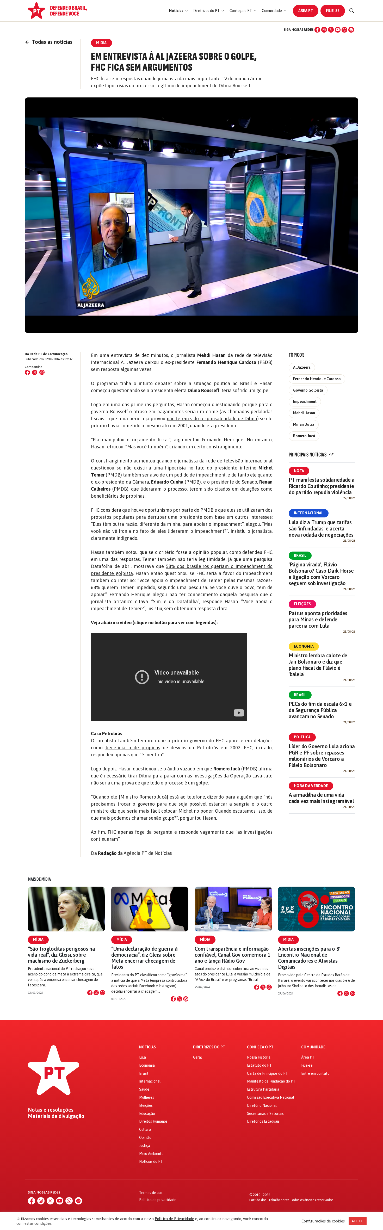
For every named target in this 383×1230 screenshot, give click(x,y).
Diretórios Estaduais (263, 1121)
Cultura (145, 1129)
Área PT (305, 11)
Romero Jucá (304, 436)
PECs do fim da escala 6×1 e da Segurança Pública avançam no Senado (320, 710)
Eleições (302, 604)
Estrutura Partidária (263, 1089)
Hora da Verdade (311, 786)
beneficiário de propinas (133, 747)
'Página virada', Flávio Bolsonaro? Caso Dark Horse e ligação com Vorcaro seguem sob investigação (321, 573)
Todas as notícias (48, 42)
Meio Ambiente (151, 1154)
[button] (178, 11)
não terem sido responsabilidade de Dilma (212, 418)
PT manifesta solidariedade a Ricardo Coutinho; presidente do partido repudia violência (322, 486)
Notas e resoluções (50, 1110)
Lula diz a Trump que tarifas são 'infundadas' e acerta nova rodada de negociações (321, 528)
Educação (147, 1113)
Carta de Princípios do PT (267, 1073)
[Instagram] (324, 30)
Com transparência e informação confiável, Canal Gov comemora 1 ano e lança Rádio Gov (232, 955)
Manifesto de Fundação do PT (271, 1081)
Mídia (38, 939)
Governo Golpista (308, 390)
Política (302, 737)
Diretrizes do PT (209, 1047)
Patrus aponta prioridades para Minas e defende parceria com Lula (318, 619)
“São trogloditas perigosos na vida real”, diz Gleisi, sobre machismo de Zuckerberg (61, 955)
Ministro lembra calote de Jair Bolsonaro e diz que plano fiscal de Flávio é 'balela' (318, 664)
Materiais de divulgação (56, 1116)
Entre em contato (315, 1073)
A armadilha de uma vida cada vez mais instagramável (321, 798)
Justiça (144, 1146)
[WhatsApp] (344, 30)
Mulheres (146, 1097)
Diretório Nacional (262, 1105)
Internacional (308, 513)
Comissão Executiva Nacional (270, 1097)
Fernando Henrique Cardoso (317, 379)
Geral (197, 1057)
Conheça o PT (260, 1047)
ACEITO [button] (357, 1221)
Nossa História (258, 1057)
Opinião (145, 1137)
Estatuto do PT (259, 1065)
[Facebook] (317, 30)
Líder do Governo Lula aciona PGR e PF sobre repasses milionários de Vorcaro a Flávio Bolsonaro (322, 755)
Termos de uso (150, 1193)
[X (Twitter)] (331, 30)
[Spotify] (351, 30)
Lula (142, 1057)
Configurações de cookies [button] (323, 1221)
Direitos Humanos (153, 1121)
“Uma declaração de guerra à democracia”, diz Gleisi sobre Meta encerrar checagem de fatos (144, 958)
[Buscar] (351, 10)
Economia (304, 646)
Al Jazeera (302, 367)
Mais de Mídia (39, 879)
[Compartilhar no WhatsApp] (42, 372)
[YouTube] (338, 30)
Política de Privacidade (174, 1218)
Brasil (300, 555)
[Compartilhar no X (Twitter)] (34, 372)
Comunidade (313, 1047)
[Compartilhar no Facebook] (27, 372)
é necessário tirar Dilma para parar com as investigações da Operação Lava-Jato (186, 775)
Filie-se (332, 11)
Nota (299, 471)
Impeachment (305, 401)
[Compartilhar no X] (96, 992)
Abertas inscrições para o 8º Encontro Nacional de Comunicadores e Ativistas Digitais (309, 958)
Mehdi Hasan (304, 413)
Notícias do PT (151, 1161)
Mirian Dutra (303, 424)
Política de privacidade (157, 1200)
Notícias (147, 1047)
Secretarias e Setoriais (265, 1113)
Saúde (144, 1089)
